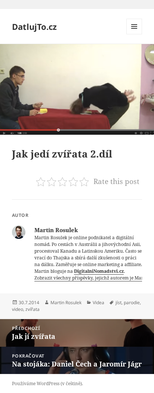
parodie (132, 302)
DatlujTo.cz (34, 26)
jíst (118, 302)
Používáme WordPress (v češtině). (47, 383)
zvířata (32, 309)
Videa (98, 302)
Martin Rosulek (65, 302)
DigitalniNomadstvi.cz (99, 271)
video (17, 309)
